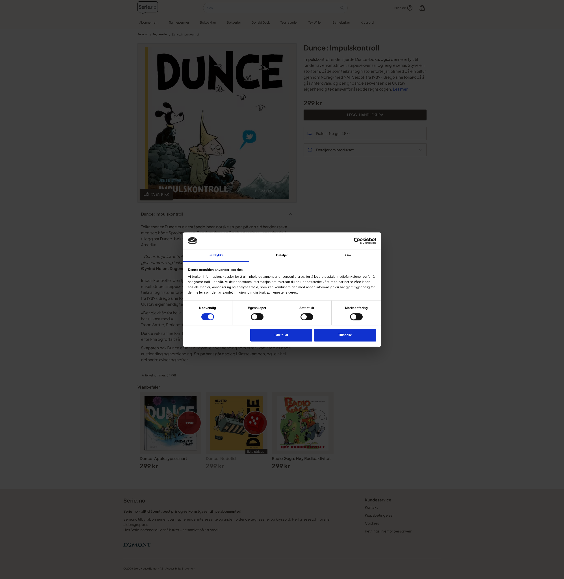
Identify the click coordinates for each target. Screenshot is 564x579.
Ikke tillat (281, 335)
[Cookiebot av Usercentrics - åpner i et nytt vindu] (357, 240)
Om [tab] (348, 255)
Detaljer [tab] (282, 255)
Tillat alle (345, 335)
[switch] (257, 316)
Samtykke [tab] (216, 255)
